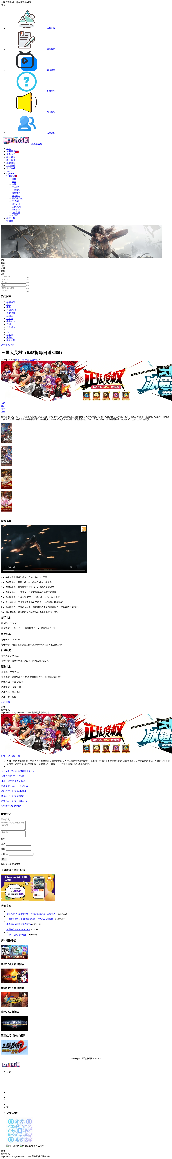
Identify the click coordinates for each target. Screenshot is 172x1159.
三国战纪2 (11, 310)
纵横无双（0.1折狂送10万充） (15, 801)
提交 (4, 859)
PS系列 (15, 215)
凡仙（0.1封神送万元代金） (14, 781)
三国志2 (15, 187)
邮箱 (3, 849)
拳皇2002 (10, 321)
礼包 (3, 409)
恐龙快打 (16, 195)
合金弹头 (16, 193)
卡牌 (27, 360)
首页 (8, 148)
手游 (7, 345)
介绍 (3, 403)
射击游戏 (10, 163)
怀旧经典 (11, 176)
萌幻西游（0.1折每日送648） (14, 791)
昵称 (3, 844)
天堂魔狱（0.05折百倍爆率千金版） (18, 771)
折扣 (12, 345)
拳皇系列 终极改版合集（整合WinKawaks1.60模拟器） (32, 914)
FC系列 (15, 201)
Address (5, 854)
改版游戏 (10, 168)
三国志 (9, 316)
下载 (3, 412)
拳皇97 (9, 318)
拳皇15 (9, 307)
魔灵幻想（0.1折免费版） (13, 796)
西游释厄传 (17, 198)
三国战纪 (16, 190)
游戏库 (9, 221)
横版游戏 (10, 157)
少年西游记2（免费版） (12, 806)
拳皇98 (9, 335)
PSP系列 (16, 212)
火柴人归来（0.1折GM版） (14, 776)
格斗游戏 (10, 160)
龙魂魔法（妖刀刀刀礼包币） (15, 786)
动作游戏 (10, 165)
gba (8, 332)
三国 (8, 324)
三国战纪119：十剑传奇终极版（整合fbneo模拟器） (30, 919)
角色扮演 (10, 154)
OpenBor (10, 173)
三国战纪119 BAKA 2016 (18, 929)
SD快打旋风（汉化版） (17, 935)
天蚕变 (9, 337)
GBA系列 (16, 207)
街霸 (14, 184)
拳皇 (14, 181)
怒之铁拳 (10, 340)
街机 (14, 179)
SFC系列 (16, 210)
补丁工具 (10, 218)
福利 (3, 406)
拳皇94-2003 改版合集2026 (18, 924)
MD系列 (16, 204)
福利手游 (12, 151)
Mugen (9, 171)
